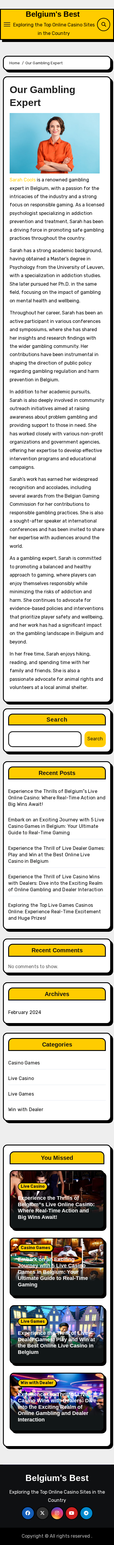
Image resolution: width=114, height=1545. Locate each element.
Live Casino (21, 1078)
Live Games (21, 1094)
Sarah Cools (23, 180)
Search (57, 719)
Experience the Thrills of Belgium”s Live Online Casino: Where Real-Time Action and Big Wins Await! (57, 797)
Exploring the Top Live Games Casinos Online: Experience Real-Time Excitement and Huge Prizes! (54, 911)
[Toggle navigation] (7, 24)
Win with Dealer (25, 1109)
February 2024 (25, 1012)
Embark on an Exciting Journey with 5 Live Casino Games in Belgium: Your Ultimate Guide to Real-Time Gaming (56, 826)
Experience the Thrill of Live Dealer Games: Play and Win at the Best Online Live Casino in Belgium (56, 854)
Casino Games (24, 1063)
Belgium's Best (53, 14)
